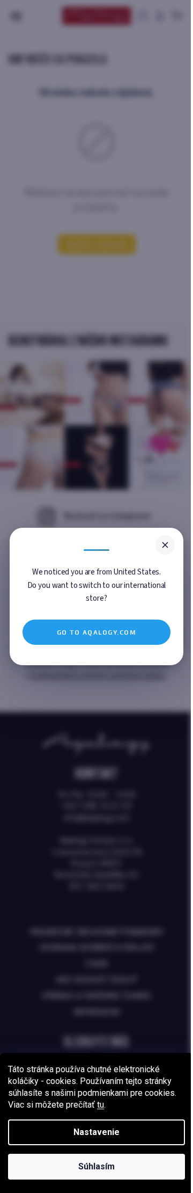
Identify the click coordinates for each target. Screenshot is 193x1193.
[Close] (165, 545)
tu (100, 1105)
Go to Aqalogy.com (97, 632)
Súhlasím (96, 1166)
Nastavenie (96, 1132)
